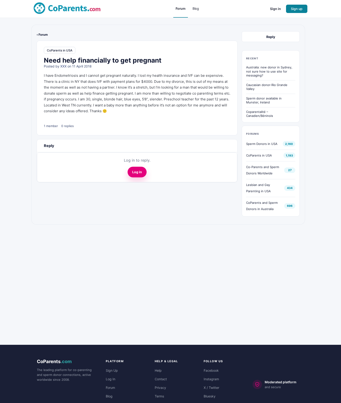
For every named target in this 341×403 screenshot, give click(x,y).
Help (158, 370)
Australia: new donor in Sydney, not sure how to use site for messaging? (269, 71)
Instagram (211, 379)
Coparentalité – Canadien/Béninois (259, 114)
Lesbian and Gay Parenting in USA (258, 188)
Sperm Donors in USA (261, 144)
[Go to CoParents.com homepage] (67, 8)
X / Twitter (211, 388)
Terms (159, 396)
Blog (109, 396)
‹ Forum (42, 34)
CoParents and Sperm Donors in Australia (262, 206)
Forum (110, 388)
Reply (270, 37)
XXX (63, 66)
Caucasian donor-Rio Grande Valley (266, 87)
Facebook (211, 370)
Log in (137, 172)
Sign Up (112, 370)
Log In (110, 379)
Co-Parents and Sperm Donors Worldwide (262, 170)
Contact (161, 379)
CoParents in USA (59, 50)
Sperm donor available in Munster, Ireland (264, 100)
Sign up (296, 9)
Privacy (160, 388)
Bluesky (210, 396)
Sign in (275, 9)
